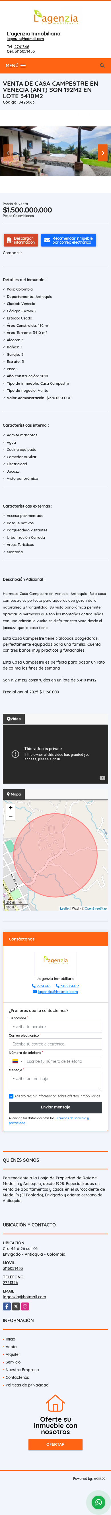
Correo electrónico (24, 1035)
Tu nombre (18, 1018)
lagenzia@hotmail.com (25, 39)
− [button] (11, 816)
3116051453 (25, 51)
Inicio (10, 1339)
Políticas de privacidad (27, 1385)
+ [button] (11, 807)
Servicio (13, 1362)
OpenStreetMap (96, 908)
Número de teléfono (26, 1052)
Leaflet (64, 908)
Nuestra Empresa (22, 1369)
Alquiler (13, 1354)
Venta (11, 1346)
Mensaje (16, 1070)
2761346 (21, 46)
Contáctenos (17, 1377)
